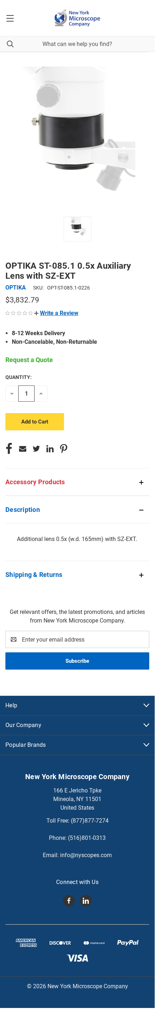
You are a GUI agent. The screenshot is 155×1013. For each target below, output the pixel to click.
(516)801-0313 (87, 837)
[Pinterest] (63, 448)
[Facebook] (9, 448)
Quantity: (18, 377)
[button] (56, 313)
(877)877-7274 (90, 820)
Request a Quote (29, 360)
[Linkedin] (50, 448)
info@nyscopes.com (86, 855)
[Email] (22, 448)
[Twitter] (36, 448)
